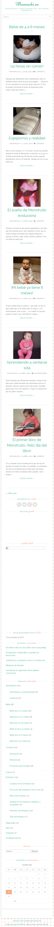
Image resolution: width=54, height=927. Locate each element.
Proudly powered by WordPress (15, 924)
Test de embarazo (17, 817)
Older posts (11, 493)
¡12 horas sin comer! (27, 66)
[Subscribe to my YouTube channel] (35, 504)
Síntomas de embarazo (19, 811)
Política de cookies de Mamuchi (27, 921)
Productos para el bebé (20, 766)
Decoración (15, 754)
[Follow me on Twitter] (24, 504)
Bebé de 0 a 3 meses (19, 711)
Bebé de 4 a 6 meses (19, 735)
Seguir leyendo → (27, 94)
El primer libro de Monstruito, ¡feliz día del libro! (27, 445)
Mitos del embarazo (18, 796)
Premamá (14, 760)
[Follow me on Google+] (29, 504)
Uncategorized (12, 838)
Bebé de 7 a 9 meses (19, 741)
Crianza (9, 772)
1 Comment (39, 144)
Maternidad (10, 823)
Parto (8, 828)
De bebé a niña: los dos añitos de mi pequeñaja (26, 648)
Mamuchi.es (27, 4)
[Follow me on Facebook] (19, 504)
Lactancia (14, 698)
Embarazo (10, 777)
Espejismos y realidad (27, 138)
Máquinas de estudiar (15, 665)
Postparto (10, 833)
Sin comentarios (40, 373)
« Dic (15, 901)
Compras (10, 747)
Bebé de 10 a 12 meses (19, 717)
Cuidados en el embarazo (21, 784)
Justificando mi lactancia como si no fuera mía (25, 660)
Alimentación (11, 686)
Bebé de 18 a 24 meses (20, 729)
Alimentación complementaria (22, 692)
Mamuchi (16, 72)
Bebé (8, 704)
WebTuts (45, 924)
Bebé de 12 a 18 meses (19, 723)
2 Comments (40, 72)
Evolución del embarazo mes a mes (25, 790)
